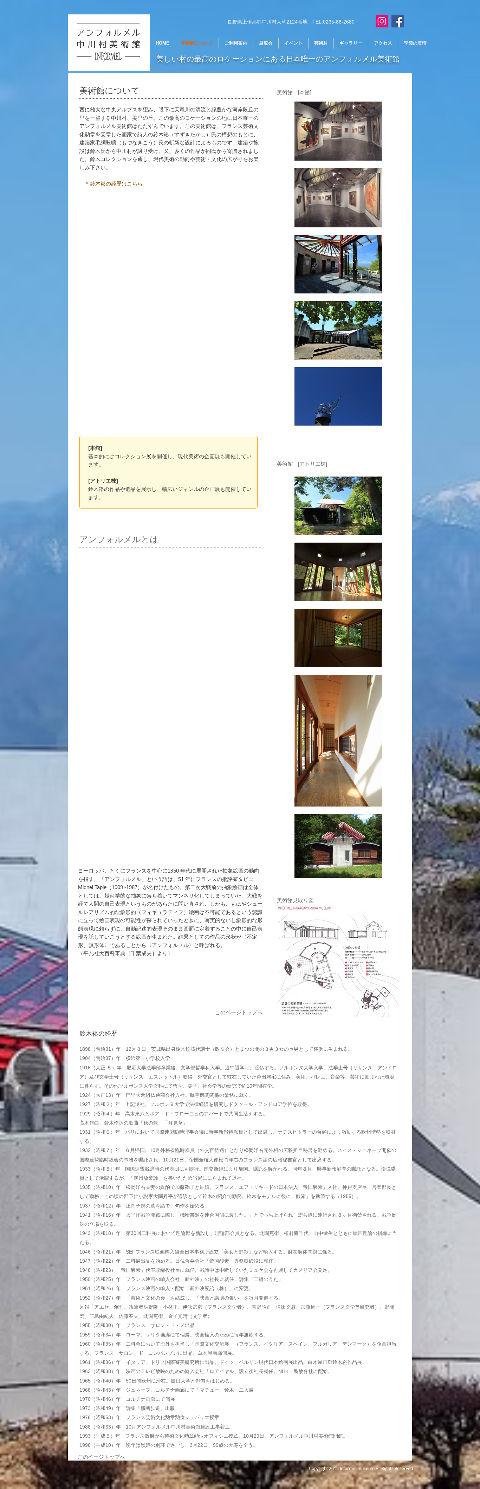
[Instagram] (382, 21)
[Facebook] (397, 21)
